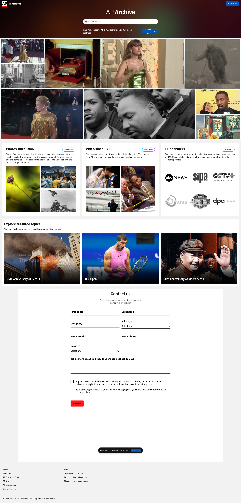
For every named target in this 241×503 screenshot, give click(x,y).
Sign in (134, 450)
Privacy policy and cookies (75, 477)
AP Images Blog (9, 485)
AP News (6, 481)
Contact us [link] (148, 31)
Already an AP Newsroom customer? (114, 450)
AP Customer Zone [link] (11, 477)
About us (7, 473)
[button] (12, 3)
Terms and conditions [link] (73, 473)
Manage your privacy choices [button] (76, 481)
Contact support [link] (10, 489)
